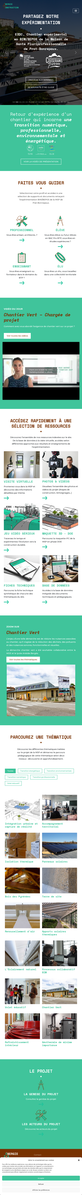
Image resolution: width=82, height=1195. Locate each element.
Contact (37, 1155)
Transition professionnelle (44, 777)
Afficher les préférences (41, 1190)
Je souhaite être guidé (41, 87)
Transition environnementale (59, 771)
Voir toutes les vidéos (17, 336)
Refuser (41, 1184)
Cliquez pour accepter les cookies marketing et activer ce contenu (41, 371)
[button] (79, 1160)
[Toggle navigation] (76, 11)
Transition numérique (16, 777)
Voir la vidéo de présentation (41, 161)
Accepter (41, 1178)
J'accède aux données (41, 80)
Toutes (10, 771)
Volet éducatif (13, 783)
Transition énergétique (30, 771)
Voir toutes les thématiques (23, 659)
